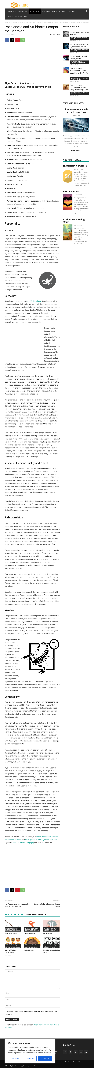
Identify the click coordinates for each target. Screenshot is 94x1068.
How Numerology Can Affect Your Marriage (79, 38)
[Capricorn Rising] (32, 925)
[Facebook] (7, 40)
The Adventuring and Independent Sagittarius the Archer (17, 905)
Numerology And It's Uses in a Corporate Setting (79, 78)
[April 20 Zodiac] (32, 942)
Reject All (29, 1058)
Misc (25, 17)
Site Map (68, 1062)
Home (6, 22)
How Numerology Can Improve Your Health (79, 50)
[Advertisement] (32, 62)
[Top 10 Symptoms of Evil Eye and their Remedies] (66, 46)
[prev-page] (6, 957)
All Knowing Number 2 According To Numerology (78, 62)
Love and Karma (71, 191)
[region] (30, 1051)
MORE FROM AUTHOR (36, 914)
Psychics (18, 17)
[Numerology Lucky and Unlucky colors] (66, 58)
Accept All (45, 1058)
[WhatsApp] (22, 40)
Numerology (22, 11)
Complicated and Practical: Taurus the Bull (47, 905)
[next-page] (9, 957)
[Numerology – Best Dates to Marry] (66, 34)
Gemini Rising (47, 933)
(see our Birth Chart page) (23, 843)
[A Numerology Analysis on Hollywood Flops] (76, 125)
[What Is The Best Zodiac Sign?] (13, 942)
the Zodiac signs (34, 301)
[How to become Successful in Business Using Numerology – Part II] (66, 87)
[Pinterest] (17, 40)
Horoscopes (71, 11)
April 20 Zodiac (29, 950)
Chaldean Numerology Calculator (53, 11)
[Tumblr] (75, 1052)
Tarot (9, 17)
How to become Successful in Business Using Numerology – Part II (79, 87)
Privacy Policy (59, 1062)
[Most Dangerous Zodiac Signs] (51, 942)
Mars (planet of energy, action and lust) (41, 840)
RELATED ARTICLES (14, 914)
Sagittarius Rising (11, 933)
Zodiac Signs (34, 11)
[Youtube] (86, 1052)
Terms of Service (78, 1062)
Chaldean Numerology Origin (74, 220)
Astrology (11, 11)
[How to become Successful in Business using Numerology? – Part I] (66, 70)
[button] (86, 11)
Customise (15, 1058)
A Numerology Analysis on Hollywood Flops (76, 110)
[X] (12, 40)
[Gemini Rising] (51, 925)
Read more (75, 151)
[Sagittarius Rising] (13, 925)
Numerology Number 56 (75, 165)
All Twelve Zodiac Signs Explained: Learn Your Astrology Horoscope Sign (34, 22)
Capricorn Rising (29, 933)
